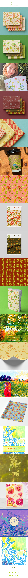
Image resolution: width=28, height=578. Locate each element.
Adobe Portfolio (16, 575)
